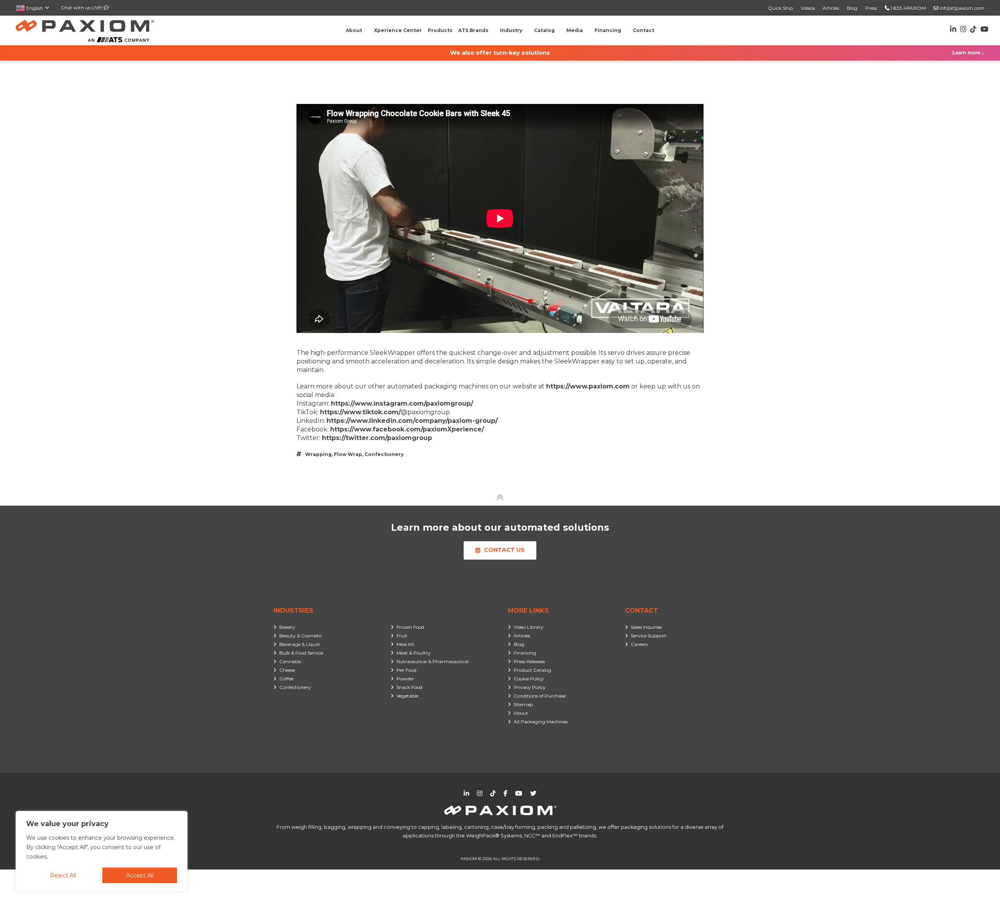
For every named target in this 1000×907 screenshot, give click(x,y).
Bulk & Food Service (301, 653)
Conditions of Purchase (540, 696)
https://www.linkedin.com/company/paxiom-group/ (412, 420)
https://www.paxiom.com (588, 386)
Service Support (648, 636)
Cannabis (290, 661)
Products (440, 30)
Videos (808, 8)
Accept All (140, 875)
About (521, 713)
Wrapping (318, 454)
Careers (639, 644)
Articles (831, 8)
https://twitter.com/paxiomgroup (377, 438)
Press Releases (529, 661)
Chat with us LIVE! (82, 8)
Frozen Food (410, 627)
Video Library (528, 627)
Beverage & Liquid (299, 644)
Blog (852, 8)
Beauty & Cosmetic (300, 636)
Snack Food (409, 687)
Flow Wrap (348, 454)
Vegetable (407, 696)
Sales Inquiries (646, 627)
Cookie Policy (529, 679)
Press (871, 8)
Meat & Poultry (413, 653)
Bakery (287, 627)
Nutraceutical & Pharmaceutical (432, 661)
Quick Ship (780, 8)
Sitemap (523, 704)
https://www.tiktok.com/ (360, 412)
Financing (525, 653)
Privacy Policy (530, 687)
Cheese (287, 670)
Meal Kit (405, 644)
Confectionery (384, 454)
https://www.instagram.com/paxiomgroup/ (402, 403)
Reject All (63, 875)
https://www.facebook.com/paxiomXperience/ (407, 429)
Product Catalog (532, 670)
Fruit (401, 636)
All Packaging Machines (541, 722)
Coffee (286, 679)
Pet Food (406, 670)
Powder (405, 679)
